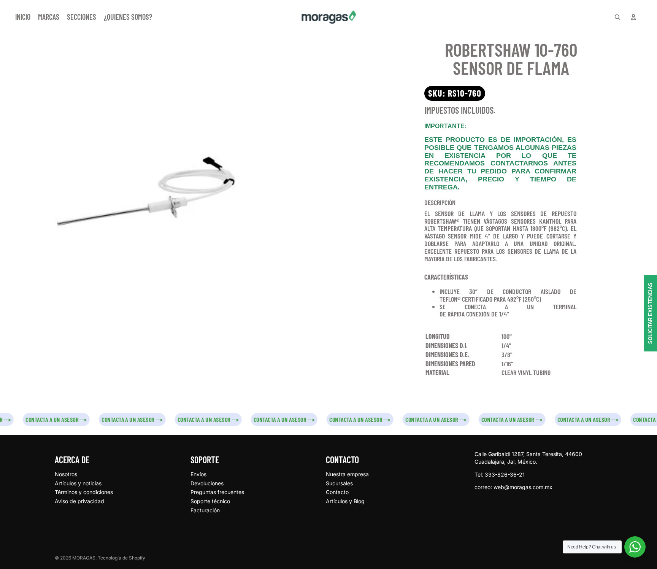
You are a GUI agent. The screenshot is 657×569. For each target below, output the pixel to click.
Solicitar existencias (650, 313)
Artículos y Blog (345, 501)
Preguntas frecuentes (217, 492)
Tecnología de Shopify (121, 558)
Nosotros (66, 474)
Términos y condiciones (84, 492)
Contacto (337, 492)
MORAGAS (83, 558)
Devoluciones (207, 483)
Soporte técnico (210, 501)
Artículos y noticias (78, 483)
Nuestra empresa (347, 474)
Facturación (205, 510)
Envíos (198, 474)
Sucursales (339, 483)
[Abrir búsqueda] (617, 17)
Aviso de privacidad (79, 501)
